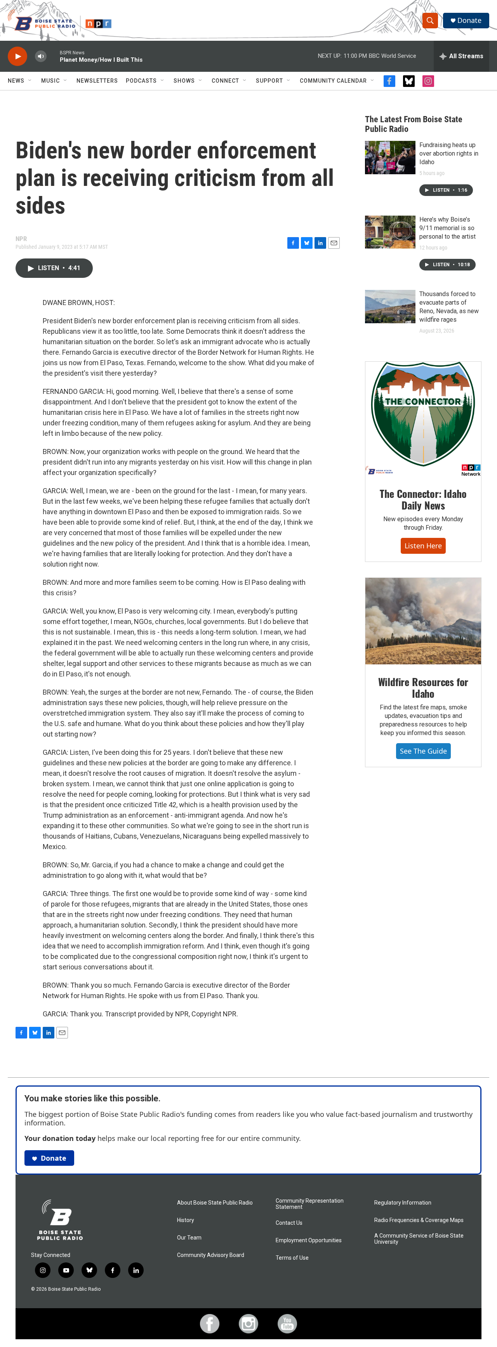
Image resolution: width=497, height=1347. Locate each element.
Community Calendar (333, 81)
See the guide (423, 751)
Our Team (189, 1238)
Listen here (423, 545)
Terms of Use (292, 1258)
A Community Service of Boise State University (419, 1239)
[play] (17, 56)
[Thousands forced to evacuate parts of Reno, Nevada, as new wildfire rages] (390, 306)
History (185, 1220)
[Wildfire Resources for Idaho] (423, 621)
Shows (184, 81)
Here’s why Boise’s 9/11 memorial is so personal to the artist (447, 228)
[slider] (53, 56)
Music (50, 81)
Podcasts (141, 81)
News (16, 81)
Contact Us (289, 1223)
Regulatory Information (402, 1203)
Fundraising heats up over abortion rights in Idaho (448, 153)
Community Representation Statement (310, 1204)
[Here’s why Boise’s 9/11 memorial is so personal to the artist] (390, 232)
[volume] (40, 56)
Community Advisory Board (210, 1255)
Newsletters (97, 81)
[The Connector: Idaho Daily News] (423, 419)
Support (269, 81)
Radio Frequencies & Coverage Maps (419, 1220)
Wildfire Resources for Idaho (423, 687)
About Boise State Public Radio (215, 1203)
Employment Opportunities (309, 1240)
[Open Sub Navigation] (30, 81)
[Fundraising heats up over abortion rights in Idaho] (390, 157)
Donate (469, 20)
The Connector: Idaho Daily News (423, 499)
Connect (225, 81)
